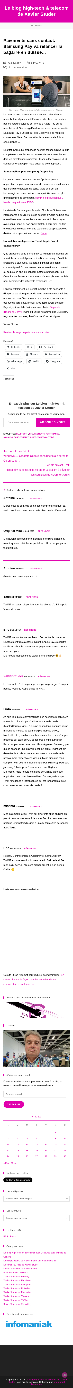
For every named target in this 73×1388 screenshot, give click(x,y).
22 (55, 1150)
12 (27, 1144)
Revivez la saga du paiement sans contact (26, 332)
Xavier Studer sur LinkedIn (16, 1288)
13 (36, 1144)
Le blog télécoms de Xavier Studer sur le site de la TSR (30, 1260)
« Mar (6, 1163)
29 (55, 1156)
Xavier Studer (13, 676)
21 (46, 1150)
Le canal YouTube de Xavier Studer (20, 1264)
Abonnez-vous (53, 422)
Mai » (13, 1163)
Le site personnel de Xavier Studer (20, 1268)
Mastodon (36, 1384)
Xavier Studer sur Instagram (17, 1284)
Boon (44, 233)
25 (17, 1156)
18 (17, 1150)
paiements (39, 434)
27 (36, 1156)
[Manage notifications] (64, 1375)
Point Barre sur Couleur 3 (15, 1272)
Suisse (33, 437)
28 (46, 1156)
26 (27, 1156)
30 (65, 1156)
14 (46, 1144)
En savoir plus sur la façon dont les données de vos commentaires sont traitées (33, 979)
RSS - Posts (9, 1236)
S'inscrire (14, 1104)
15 (55, 1144)
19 (27, 1150)
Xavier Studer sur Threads (16, 1296)
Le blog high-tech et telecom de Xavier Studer (37, 1380)
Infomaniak (59, 1382)
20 (36, 1150)
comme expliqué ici (46, 197)
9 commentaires (18, 67)
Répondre (36, 498)
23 (65, 1150)
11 (17, 1144)
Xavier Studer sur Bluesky (16, 1276)
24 (8, 1156)
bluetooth (22, 434)
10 (8, 1144)
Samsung (8, 437)
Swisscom (42, 437)
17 (8, 1150)
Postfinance (52, 434)
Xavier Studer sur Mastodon (17, 1292)
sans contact (21, 437)
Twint (51, 437)
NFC (31, 434)
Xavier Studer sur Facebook (17, 1280)
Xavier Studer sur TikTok (15, 1300)
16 (65, 1144)
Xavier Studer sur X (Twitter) (17, 1304)
